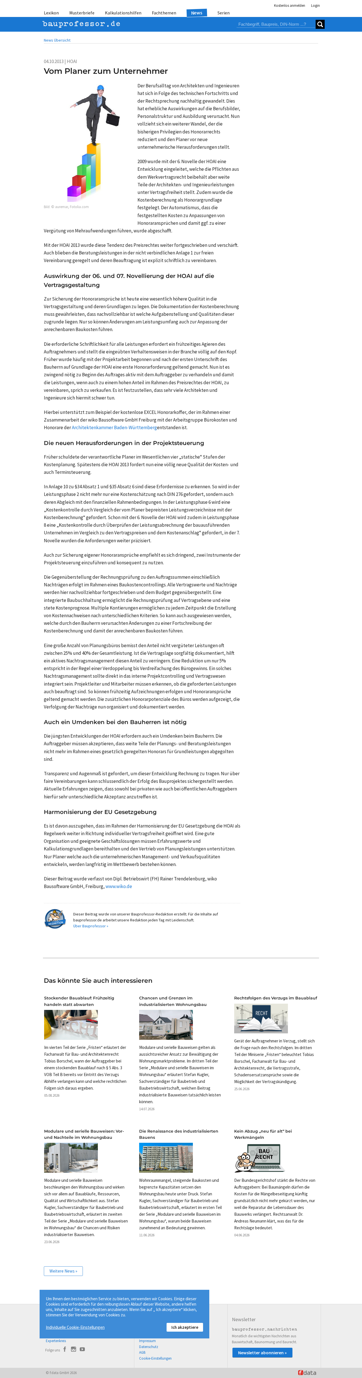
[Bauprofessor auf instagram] (73, 1350)
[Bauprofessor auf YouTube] (82, 1350)
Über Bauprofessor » (90, 925)
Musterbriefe (81, 13)
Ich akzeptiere (184, 1327)
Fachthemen (164, 13)
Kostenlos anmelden (289, 5)
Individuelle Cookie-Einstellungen (75, 1327)
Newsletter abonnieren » (262, 1352)
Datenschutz (148, 1346)
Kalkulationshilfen (123, 13)
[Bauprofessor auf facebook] (65, 1350)
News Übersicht (57, 40)
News (197, 12)
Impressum (147, 1340)
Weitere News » (63, 1271)
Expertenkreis (56, 1340)
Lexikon (51, 13)
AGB (142, 1352)
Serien (223, 13)
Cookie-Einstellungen (155, 1358)
